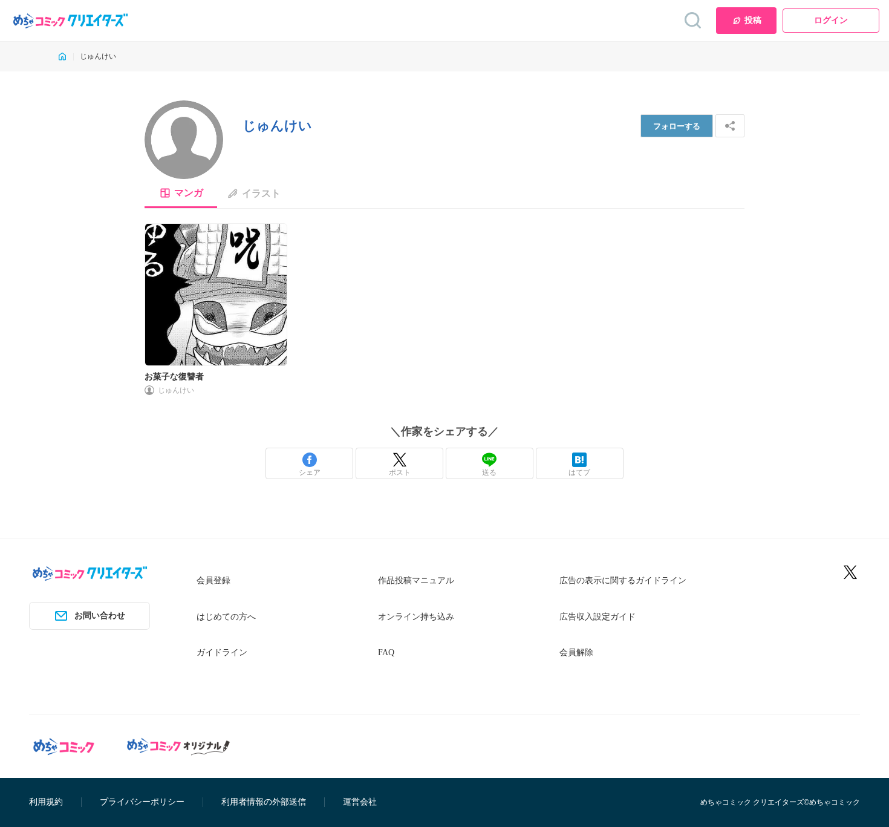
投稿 (752, 20)
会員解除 (576, 652)
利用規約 (46, 801)
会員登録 (213, 580)
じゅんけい (176, 390)
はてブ (579, 472)
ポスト (400, 472)
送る (489, 472)
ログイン (831, 20)
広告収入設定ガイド (597, 616)
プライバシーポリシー (142, 801)
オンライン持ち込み (416, 616)
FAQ (386, 652)
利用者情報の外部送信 (263, 801)
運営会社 (360, 801)
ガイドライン (222, 652)
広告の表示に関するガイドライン (622, 580)
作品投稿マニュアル (416, 580)
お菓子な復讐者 (174, 376)
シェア (310, 472)
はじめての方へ (226, 616)
